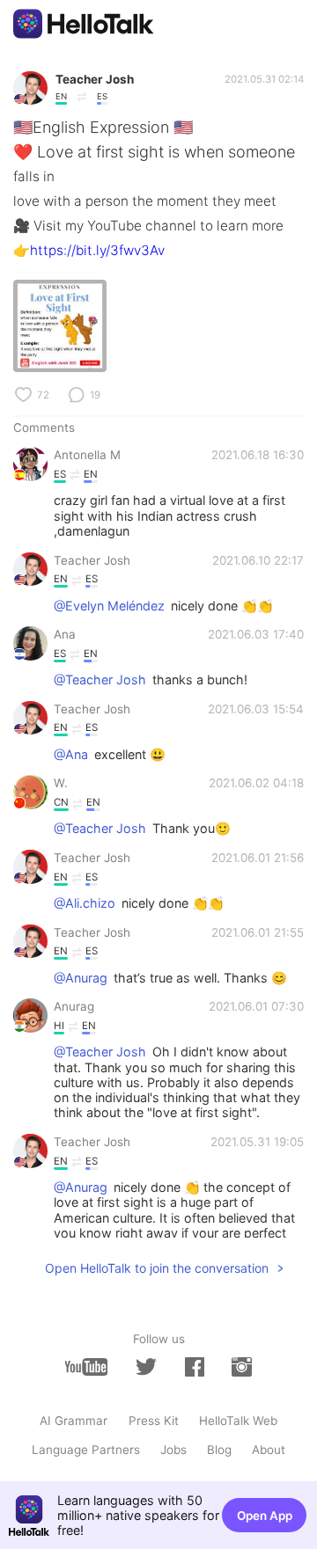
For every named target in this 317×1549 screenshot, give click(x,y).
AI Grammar (73, 1421)
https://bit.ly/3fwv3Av (97, 250)
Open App (264, 1516)
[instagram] (241, 1366)
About (268, 1450)
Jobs (173, 1450)
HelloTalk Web (238, 1421)
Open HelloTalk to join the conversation (157, 1267)
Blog (219, 1450)
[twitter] (146, 1367)
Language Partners (86, 1450)
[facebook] (194, 1366)
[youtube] (86, 1366)
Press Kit (154, 1421)
